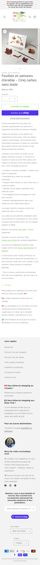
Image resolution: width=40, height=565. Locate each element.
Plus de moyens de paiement (20, 118)
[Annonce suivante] (35, 4)
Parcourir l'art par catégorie (15, 352)
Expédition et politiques (13, 367)
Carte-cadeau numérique (14, 362)
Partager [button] (7, 285)
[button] (4, 17)
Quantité (5, 94)
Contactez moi (10, 377)
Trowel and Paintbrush (15, 559)
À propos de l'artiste (12, 372)
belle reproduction (26, 248)
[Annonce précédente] (4, 4)
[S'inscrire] (33, 508)
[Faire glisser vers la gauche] (15, 68)
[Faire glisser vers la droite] (24, 68)
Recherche (8, 347)
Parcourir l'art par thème (14, 357)
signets (5, 251)
